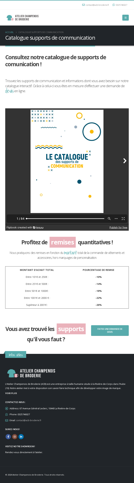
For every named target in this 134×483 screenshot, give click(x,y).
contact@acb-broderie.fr (97, 4)
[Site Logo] (22, 17)
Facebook (8, 436)
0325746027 (121, 4)
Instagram (14, 436)
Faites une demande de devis (110, 330)
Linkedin (21, 436)
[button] (125, 18)
